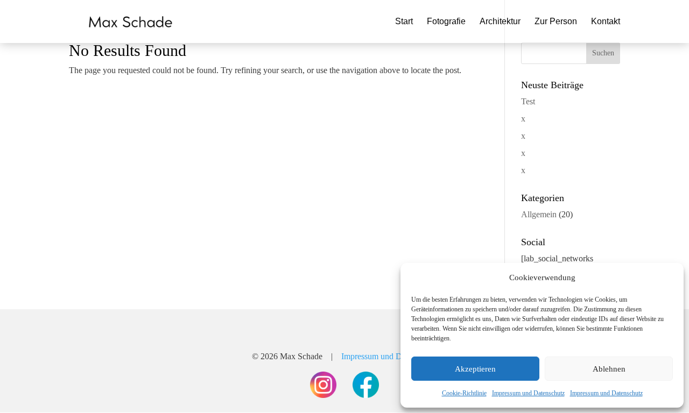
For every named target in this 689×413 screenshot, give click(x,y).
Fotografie (446, 22)
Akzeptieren (475, 369)
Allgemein (539, 214)
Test (528, 101)
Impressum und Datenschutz (528, 393)
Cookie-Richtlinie (464, 393)
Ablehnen (609, 369)
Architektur (500, 22)
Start (404, 22)
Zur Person (556, 22)
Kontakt (605, 22)
